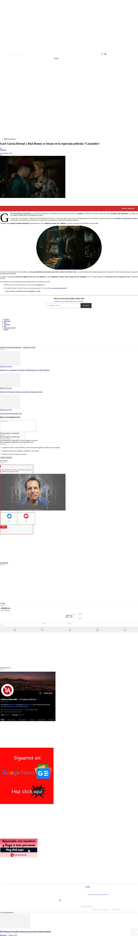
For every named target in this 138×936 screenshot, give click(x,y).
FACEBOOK (4, 563)
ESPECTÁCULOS (9, 139)
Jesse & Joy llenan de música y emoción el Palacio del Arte (21, 392)
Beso (5, 323)
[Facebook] (3, 337)
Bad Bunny (7, 321)
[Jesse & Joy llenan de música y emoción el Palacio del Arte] (10, 386)
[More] (35, 337)
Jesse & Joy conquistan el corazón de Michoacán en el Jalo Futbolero (25, 370)
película (6, 329)
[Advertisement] (69, 123)
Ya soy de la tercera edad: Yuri (11, 413)
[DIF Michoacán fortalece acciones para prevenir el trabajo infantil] (15, 928)
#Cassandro (38, 285)
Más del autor (29, 347)
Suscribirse (86, 305)
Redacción (3, 150)
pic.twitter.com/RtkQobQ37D (59, 288)
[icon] (102, 54)
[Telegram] (21, 337)
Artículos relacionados (10, 347)
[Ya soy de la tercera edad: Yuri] (10, 408)
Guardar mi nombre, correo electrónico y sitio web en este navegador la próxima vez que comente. (31, 447)
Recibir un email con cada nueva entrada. (14, 454)
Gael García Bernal (9, 328)
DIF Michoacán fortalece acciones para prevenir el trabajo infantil (25, 932)
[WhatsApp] (15, 337)
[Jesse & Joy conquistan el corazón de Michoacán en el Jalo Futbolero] (10, 365)
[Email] (27, 337)
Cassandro (7, 324)
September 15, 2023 (34, 291)
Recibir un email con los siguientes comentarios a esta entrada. (20, 451)
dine (5, 326)
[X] (9, 337)
